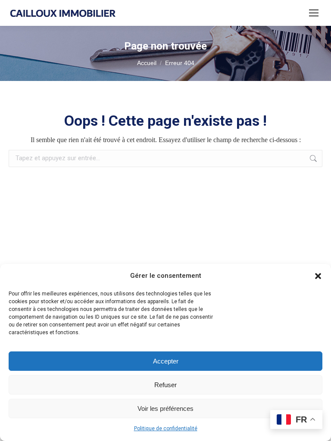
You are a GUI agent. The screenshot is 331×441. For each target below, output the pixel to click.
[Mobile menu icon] (313, 13)
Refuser (165, 384)
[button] (318, 276)
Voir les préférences (165, 408)
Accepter (165, 361)
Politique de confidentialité (165, 428)
